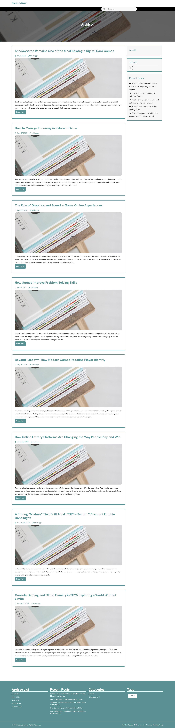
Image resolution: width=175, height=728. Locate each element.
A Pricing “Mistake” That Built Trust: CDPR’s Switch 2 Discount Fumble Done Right (65, 516)
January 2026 (17, 707)
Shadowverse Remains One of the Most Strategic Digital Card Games (64, 51)
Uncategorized (94, 697)
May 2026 (15, 700)
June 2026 (16, 697)
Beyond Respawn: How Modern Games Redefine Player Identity (60, 360)
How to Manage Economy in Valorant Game (46, 128)
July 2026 (15, 694)
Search (133, 62)
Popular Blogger (127, 725)
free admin (20, 3)
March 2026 (16, 703)
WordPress (159, 725)
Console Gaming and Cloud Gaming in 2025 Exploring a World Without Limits (65, 597)
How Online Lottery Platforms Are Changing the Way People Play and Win (67, 437)
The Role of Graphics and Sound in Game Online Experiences (58, 205)
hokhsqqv (33, 56)
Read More (20, 112)
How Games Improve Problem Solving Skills (46, 283)
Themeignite (140, 725)
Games (91, 694)
